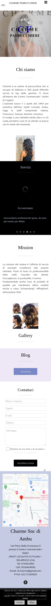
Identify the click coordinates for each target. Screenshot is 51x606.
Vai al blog (25, 371)
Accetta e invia (25, 463)
